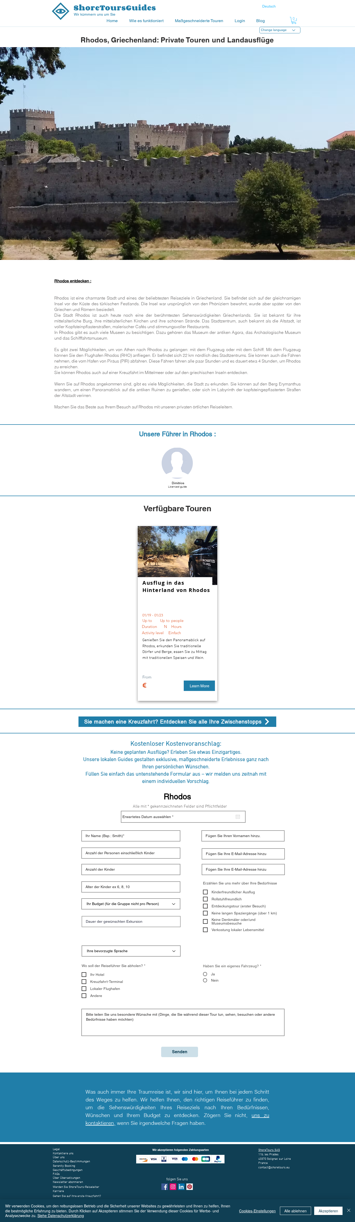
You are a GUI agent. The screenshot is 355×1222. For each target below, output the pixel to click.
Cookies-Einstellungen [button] (257, 1210)
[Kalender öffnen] (238, 817)
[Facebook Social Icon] (164, 1186)
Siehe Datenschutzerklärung (60, 1215)
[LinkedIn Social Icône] (181, 1186)
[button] (148, 20)
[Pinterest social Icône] (189, 1186)
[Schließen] (349, 1211)
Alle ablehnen (295, 1210)
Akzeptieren (328, 1210)
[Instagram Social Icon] (173, 1186)
